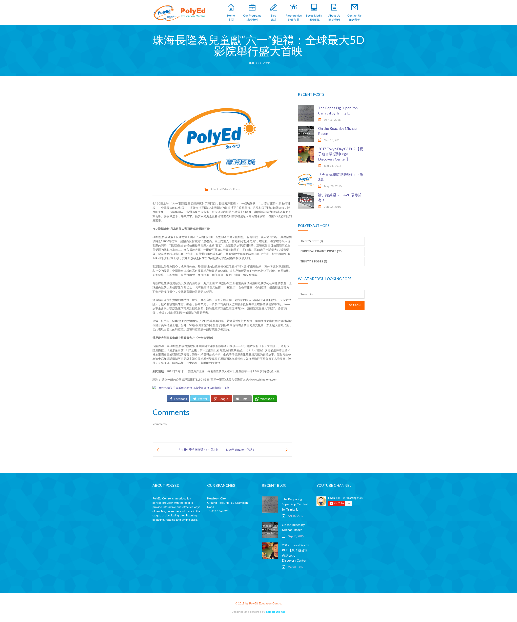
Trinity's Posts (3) (314, 261)
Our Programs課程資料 (252, 17)
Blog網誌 (273, 17)
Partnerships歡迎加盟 (294, 17)
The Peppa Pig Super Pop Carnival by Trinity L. (295, 504)
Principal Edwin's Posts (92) (321, 251)
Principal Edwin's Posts (225, 189)
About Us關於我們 (334, 17)
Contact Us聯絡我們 (354, 17)
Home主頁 (231, 17)
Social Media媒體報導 (314, 17)
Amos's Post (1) (312, 241)
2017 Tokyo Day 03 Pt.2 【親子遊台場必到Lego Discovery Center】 (340, 154)
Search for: (307, 294)
